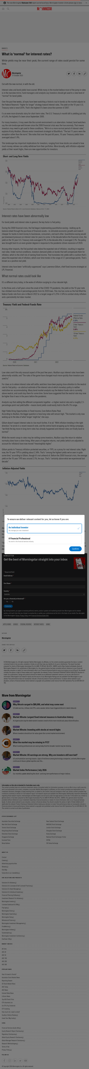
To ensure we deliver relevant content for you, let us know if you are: (38, 519)
